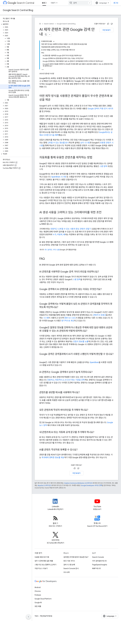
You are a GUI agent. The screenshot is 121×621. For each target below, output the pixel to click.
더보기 (53, 3)
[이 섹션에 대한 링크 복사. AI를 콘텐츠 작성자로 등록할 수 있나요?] (80, 449)
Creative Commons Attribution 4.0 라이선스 (78, 483)
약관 (36, 616)
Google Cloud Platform (43, 599)
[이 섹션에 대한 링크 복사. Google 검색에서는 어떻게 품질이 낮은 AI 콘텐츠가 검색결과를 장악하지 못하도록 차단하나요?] (60, 307)
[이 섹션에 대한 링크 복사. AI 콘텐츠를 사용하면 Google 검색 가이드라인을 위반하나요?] (101, 271)
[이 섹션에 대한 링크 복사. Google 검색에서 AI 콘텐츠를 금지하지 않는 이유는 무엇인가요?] (104, 289)
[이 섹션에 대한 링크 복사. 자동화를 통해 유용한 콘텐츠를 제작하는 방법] (95, 157)
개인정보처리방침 (46, 616)
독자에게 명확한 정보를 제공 (53, 457)
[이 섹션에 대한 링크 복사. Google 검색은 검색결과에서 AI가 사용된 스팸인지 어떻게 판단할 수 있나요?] (41, 357)
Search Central (25, 2)
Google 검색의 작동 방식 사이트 (100, 108)
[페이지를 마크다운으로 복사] (46, 35)
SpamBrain (94, 362)
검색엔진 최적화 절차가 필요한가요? (75, 557)
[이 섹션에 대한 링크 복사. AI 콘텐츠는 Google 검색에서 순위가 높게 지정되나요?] (95, 372)
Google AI (38, 602)
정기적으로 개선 (67, 321)
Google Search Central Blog (18, 10)
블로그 (44, 3)
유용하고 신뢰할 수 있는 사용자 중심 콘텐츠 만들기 (70, 229)
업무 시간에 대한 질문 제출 (44, 561)
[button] (15, 24)
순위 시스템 (85, 143)
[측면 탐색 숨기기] (28, 616)
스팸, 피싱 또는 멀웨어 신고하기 (45, 565)
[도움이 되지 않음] (111, 24)
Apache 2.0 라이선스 (45, 485)
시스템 (46, 318)
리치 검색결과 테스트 (99, 561)
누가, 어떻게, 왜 (59, 234)
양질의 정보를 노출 (80, 341)
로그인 (116, 3)
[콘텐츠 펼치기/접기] (53, 41)
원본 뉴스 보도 (70, 318)
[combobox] (80, 3)
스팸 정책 (103, 166)
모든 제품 (38, 606)
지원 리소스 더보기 (41, 568)
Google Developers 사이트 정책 (91, 485)
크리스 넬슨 (56, 250)
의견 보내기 (106, 30)
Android (38, 587)
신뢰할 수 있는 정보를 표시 (58, 143)
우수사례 (66, 572)
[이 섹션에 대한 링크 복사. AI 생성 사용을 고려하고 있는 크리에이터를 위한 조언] (104, 212)
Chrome (38, 591)
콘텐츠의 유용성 (99, 315)
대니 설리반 (48, 250)
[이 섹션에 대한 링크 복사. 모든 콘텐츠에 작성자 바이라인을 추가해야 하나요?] (90, 410)
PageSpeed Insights (99, 565)
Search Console (98, 557)
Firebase (38, 595)
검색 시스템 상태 (69, 565)
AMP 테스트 (96, 568)
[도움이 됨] (108, 24)
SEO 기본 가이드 (69, 561)
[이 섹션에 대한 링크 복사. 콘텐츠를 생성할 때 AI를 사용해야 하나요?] (82, 392)
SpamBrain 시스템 (58, 177)
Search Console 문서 (71, 568)
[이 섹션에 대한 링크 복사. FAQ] (47, 259)
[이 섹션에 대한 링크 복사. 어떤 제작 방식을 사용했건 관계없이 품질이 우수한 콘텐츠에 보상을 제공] (53, 99)
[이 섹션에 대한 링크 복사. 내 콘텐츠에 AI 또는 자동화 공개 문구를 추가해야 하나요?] (96, 432)
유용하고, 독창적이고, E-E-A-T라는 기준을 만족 (66, 380)
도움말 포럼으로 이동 (42, 557)
